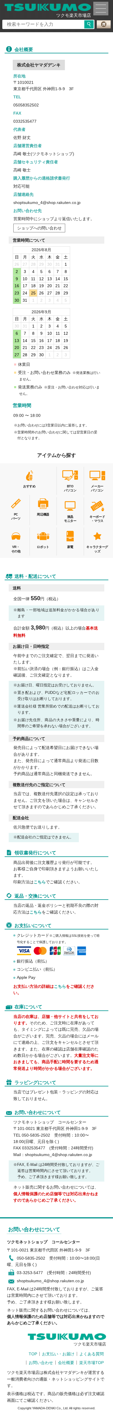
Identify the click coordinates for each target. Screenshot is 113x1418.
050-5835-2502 (31, 1258)
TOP (33, 1354)
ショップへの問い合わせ (39, 228)
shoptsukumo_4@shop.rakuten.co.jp (50, 1280)
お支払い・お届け (58, 1354)
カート (104, 24)
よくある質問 (91, 1354)
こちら (40, 882)
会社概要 (66, 1362)
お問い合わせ (41, 1362)
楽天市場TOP (91, 1362)
